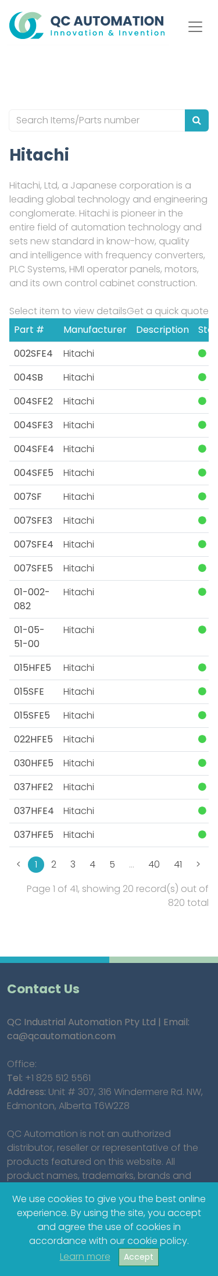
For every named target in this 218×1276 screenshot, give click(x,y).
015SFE (29, 691)
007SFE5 (33, 568)
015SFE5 (32, 715)
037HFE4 (34, 811)
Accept (138, 1257)
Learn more (85, 1256)
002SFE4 (33, 353)
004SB (28, 377)
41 (178, 864)
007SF (28, 496)
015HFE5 (32, 667)
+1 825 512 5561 (58, 1078)
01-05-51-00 (29, 637)
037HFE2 (33, 787)
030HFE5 (33, 763)
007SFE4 (33, 544)
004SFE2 (33, 401)
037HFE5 (33, 834)
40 (154, 864)
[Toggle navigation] (195, 27)
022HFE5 (33, 739)
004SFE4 (34, 449)
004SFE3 (33, 425)
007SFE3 (33, 520)
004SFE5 (33, 472)
